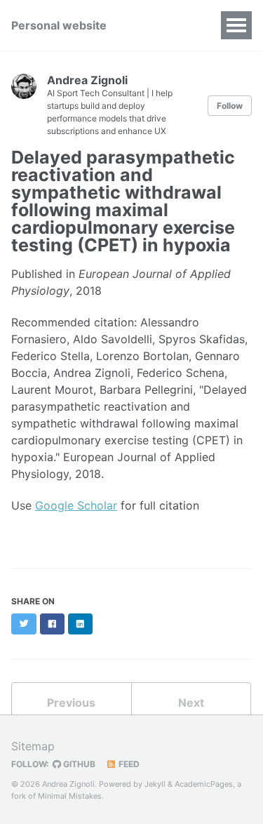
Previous (71, 703)
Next (191, 703)
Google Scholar (76, 505)
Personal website (59, 25)
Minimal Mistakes (70, 796)
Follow (230, 105)
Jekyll (155, 784)
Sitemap (33, 746)
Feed (128, 764)
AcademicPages (204, 784)
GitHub (78, 764)
